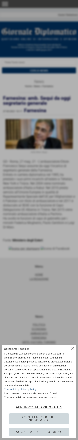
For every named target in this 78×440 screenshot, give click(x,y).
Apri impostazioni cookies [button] (39, 407)
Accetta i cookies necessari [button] (39, 419)
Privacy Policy (28, 389)
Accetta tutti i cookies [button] (39, 432)
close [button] (72, 348)
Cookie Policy (11, 389)
